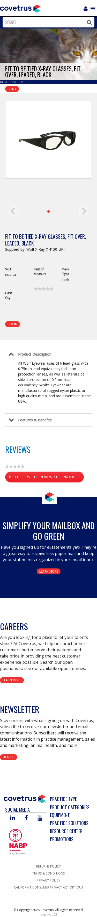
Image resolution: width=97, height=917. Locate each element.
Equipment (60, 815)
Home (4, 82)
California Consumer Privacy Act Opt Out (48, 887)
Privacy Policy (48, 880)
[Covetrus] (20, 8)
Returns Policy (48, 866)
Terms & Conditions (48, 873)
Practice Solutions (69, 823)
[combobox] (47, 22)
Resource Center (66, 831)
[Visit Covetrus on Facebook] (26, 818)
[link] (43, 288)
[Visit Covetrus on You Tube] (40, 818)
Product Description (34, 354)
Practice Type (63, 799)
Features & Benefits (35, 419)
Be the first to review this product (46, 478)
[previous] (13, 211)
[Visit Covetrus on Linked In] (12, 818)
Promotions (61, 839)
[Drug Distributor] (18, 841)
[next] (83, 211)
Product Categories (69, 807)
